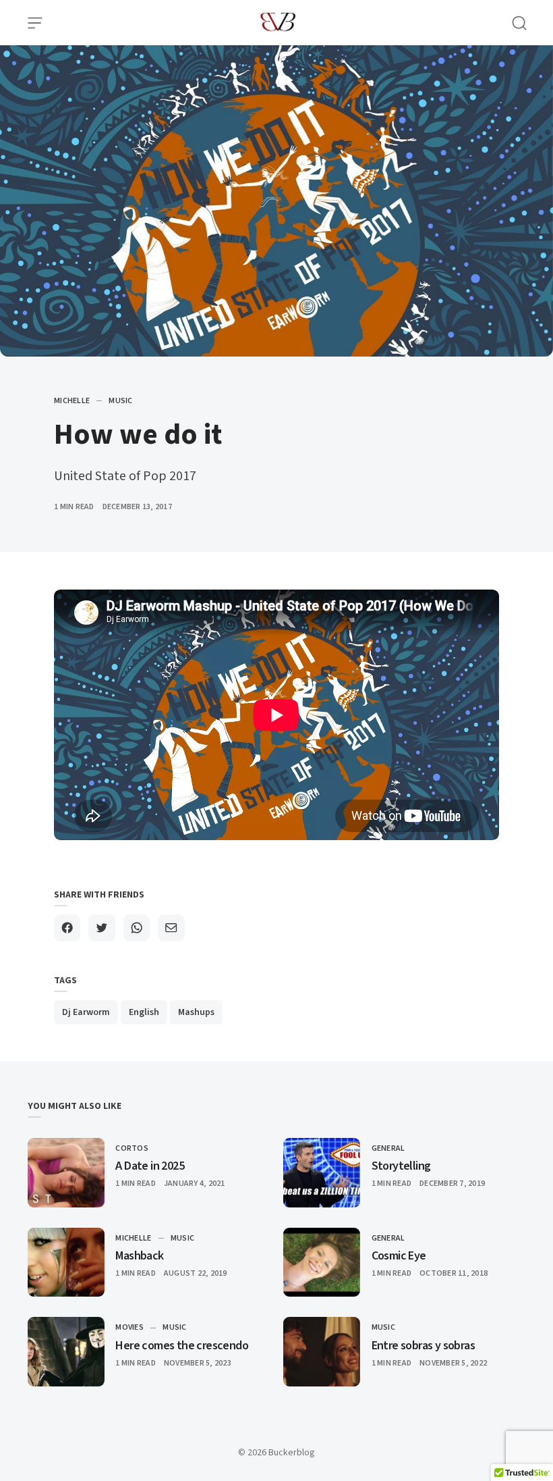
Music (120, 401)
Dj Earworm (86, 1012)
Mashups (196, 1012)
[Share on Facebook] (67, 927)
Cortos (131, 1148)
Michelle (72, 401)
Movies (129, 1327)
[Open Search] (519, 22)
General (388, 1148)
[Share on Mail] (171, 927)
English (144, 1012)
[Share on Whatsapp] (136, 927)
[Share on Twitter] (101, 927)
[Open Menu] (35, 22)
